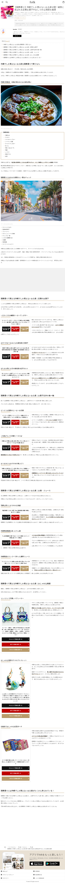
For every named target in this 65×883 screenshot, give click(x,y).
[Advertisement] (32, 280)
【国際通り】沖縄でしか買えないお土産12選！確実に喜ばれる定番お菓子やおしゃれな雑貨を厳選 (29, 848)
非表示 (7, 41)
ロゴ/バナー (5, 878)
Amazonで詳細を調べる (6, 329)
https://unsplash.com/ (7, 128)
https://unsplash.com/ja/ (8, 223)
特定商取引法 (38, 874)
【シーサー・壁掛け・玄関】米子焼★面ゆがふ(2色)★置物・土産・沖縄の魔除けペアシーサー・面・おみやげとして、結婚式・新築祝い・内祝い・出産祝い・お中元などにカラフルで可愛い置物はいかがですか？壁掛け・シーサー (16, 631)
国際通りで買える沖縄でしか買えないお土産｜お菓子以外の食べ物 (22, 49)
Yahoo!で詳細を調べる (25, 329)
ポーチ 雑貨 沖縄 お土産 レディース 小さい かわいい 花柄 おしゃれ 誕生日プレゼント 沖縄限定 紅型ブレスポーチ (15, 762)
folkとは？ (5, 871)
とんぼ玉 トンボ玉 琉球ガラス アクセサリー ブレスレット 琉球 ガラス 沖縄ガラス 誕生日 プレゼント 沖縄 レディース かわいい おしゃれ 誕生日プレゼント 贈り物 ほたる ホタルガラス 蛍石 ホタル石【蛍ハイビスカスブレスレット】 (16, 697)
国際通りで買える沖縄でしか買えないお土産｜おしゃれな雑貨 (21, 55)
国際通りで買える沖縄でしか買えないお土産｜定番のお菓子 (20, 47)
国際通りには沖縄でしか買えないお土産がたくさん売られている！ (22, 57)
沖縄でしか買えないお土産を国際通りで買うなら (17, 44)
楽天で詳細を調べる (15, 329)
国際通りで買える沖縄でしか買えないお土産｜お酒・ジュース (21, 52)
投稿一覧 (16, 35)
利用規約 (37, 871)
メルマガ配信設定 (39, 878)
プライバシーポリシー (8, 874)
